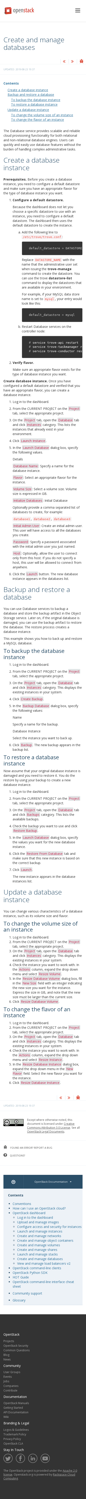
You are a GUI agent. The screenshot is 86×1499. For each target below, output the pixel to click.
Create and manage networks (39, 1236)
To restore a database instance (34, 104)
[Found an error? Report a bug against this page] (81, 62)
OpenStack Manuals (16, 1403)
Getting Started (13, 1408)
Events (7, 1377)
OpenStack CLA (13, 1443)
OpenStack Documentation (51, 1181)
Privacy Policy (12, 1439)
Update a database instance (28, 110)
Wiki (6, 1417)
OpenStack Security (15, 1346)
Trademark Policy (14, 1434)
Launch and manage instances (39, 1231)
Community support (27, 1293)
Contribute (10, 1390)
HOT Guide (21, 1277)
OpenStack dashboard (29, 1213)
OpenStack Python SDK (30, 1272)
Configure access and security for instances (49, 1226)
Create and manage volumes (38, 1245)
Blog (6, 1355)
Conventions (22, 1203)
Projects (8, 1341)
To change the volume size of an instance (42, 115)
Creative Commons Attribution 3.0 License (51, 1126)
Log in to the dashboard (35, 1217)
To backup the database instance (35, 100)
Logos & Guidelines (16, 1430)
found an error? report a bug (31, 1147)
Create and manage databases (40, 1259)
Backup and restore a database (31, 94)
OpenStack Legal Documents (45, 1131)
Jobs (6, 1381)
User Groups (11, 1372)
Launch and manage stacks (37, 1254)
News (7, 1359)
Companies (10, 1386)
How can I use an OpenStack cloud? (39, 1208)
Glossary (19, 1300)
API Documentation (15, 1412)
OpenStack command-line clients (37, 1268)
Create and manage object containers (45, 1240)
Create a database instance (28, 90)
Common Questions (16, 1350)
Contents (11, 83)
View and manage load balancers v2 (43, 1263)
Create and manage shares (37, 1249)
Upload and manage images (38, 1222)
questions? (17, 1155)
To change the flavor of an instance (37, 119)
